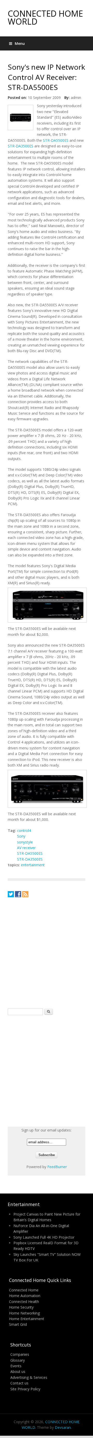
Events (15, 1365)
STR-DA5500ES (55, 140)
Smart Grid (18, 1324)
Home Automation (24, 1295)
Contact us (19, 1383)
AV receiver (26, 847)
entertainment (33, 864)
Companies (19, 1354)
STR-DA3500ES (20, 146)
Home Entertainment (26, 1318)
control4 (24, 830)
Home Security (21, 1307)
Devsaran (63, 1427)
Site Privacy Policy (25, 1388)
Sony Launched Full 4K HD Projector (43, 1237)
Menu (20, 43)
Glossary (17, 1360)
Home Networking (24, 1313)
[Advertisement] (46, 952)
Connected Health (24, 1301)
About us (17, 1371)
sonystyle (25, 842)
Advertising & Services (28, 1377)
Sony (21, 836)
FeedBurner (57, 1166)
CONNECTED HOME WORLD (45, 17)
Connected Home (23, 1290)
